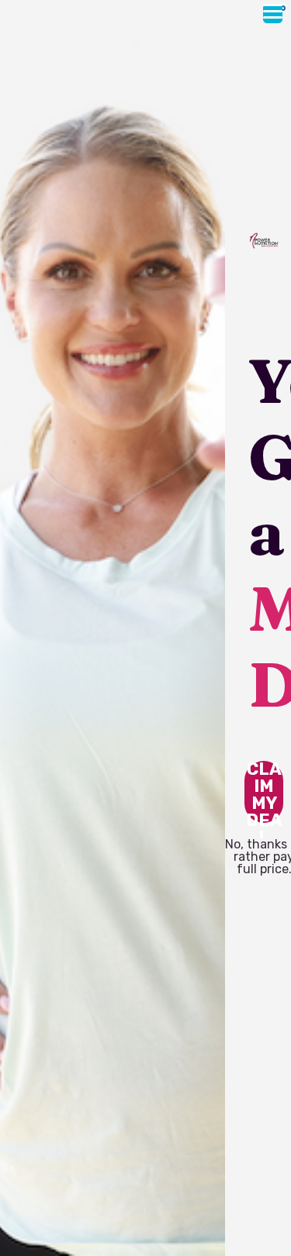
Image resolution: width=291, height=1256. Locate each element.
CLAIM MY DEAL (264, 792)
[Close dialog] (283, 8)
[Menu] (272, 13)
